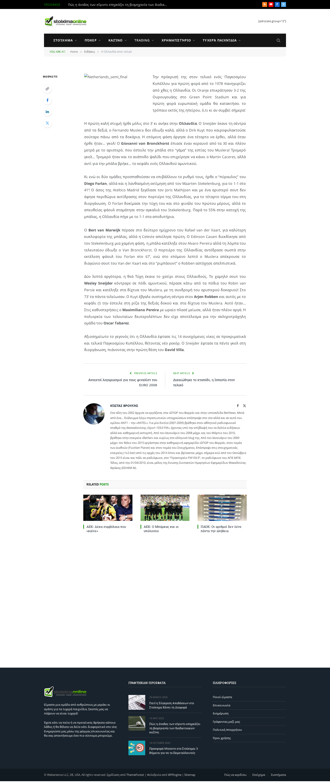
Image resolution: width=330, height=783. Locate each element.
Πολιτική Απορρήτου (227, 730)
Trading (142, 40)
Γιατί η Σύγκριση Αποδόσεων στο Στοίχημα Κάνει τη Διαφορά (171, 705)
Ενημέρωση (221, 713)
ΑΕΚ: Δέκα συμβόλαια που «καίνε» (106, 528)
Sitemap (189, 775)
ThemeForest (135, 775)
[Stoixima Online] (65, 21)
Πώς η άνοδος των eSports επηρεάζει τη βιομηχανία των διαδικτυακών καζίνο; (118, 5)
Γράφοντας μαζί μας (226, 722)
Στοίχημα (63, 40)
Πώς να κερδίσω (235, 775)
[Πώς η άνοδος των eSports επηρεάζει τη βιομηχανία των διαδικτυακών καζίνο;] (136, 723)
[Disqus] (165, 599)
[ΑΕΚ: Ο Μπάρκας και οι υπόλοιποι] (165, 508)
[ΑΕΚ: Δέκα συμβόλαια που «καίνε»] (107, 508)
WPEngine (174, 775)
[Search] (278, 40)
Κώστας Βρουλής (124, 405)
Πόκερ (91, 40)
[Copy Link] (47, 88)
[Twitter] (47, 123)
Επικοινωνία (221, 705)
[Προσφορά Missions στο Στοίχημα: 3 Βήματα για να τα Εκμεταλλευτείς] (136, 748)
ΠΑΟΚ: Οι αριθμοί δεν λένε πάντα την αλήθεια (221, 528)
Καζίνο (115, 40)
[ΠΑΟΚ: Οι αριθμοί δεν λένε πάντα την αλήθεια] (222, 508)
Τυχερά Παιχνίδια (220, 40)
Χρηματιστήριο (176, 40)
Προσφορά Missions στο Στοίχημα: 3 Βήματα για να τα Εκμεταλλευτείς (173, 750)
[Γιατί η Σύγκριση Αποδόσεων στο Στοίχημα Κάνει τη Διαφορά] (136, 702)
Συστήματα (278, 775)
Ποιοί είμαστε (222, 697)
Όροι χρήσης (222, 738)
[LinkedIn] (47, 111)
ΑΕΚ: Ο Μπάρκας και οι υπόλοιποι (161, 528)
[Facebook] (47, 100)
